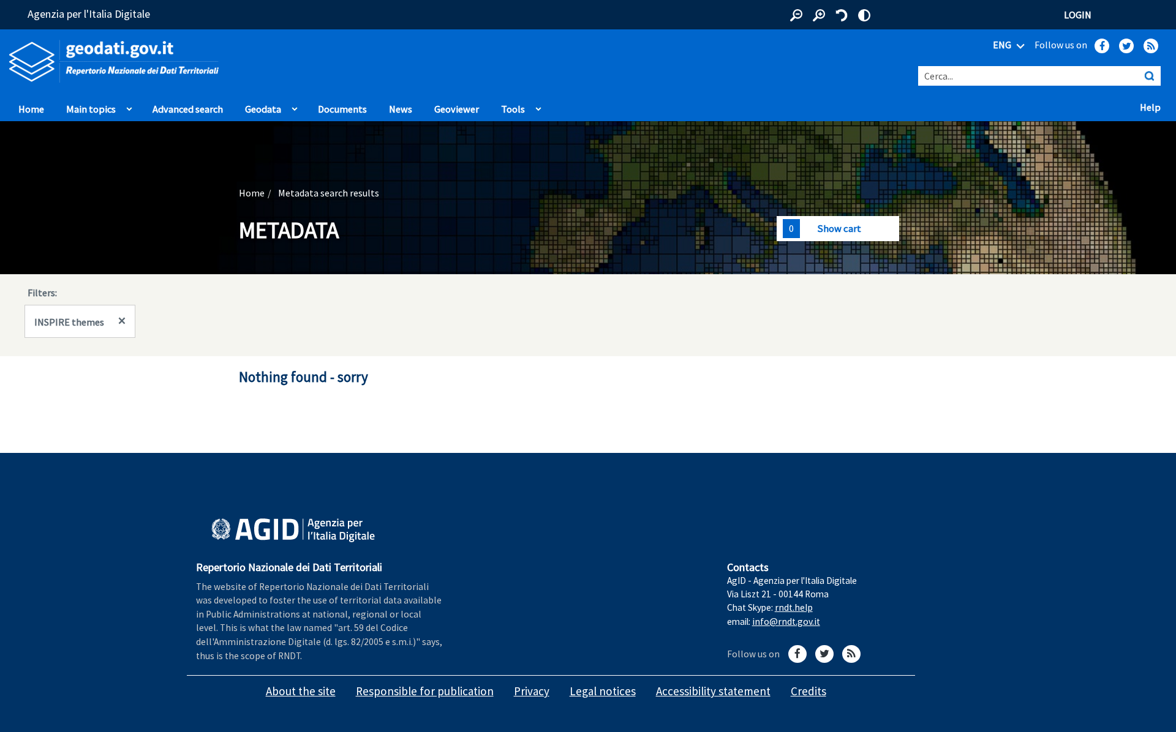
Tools (513, 109)
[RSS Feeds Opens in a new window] (1150, 45)
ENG (1003, 45)
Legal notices (603, 691)
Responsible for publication (425, 691)
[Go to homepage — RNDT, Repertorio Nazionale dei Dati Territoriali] (245, 61)
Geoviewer (459, 108)
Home (31, 109)
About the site (301, 691)
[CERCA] (1149, 76)
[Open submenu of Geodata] (294, 106)
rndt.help (794, 607)
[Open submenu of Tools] (538, 106)
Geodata (263, 109)
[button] (796, 15)
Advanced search (188, 109)
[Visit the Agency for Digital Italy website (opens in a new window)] (293, 530)
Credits (808, 691)
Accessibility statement (713, 691)
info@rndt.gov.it (786, 621)
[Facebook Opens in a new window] (1101, 45)
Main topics (91, 109)
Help (1153, 106)
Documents (342, 109)
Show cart (839, 228)
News (400, 109)
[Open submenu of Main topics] (129, 106)
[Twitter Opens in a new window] (1126, 45)
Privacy (531, 691)
